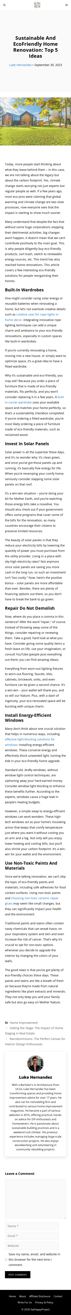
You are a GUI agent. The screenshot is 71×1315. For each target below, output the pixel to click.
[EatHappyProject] (37, 5)
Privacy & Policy (44, 1302)
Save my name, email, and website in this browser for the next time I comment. (34, 1259)
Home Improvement (24, 1023)
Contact (58, 1296)
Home (12, 1296)
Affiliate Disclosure (39, 1296)
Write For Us (25, 1302)
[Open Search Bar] (4, 5)
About (22, 1296)
